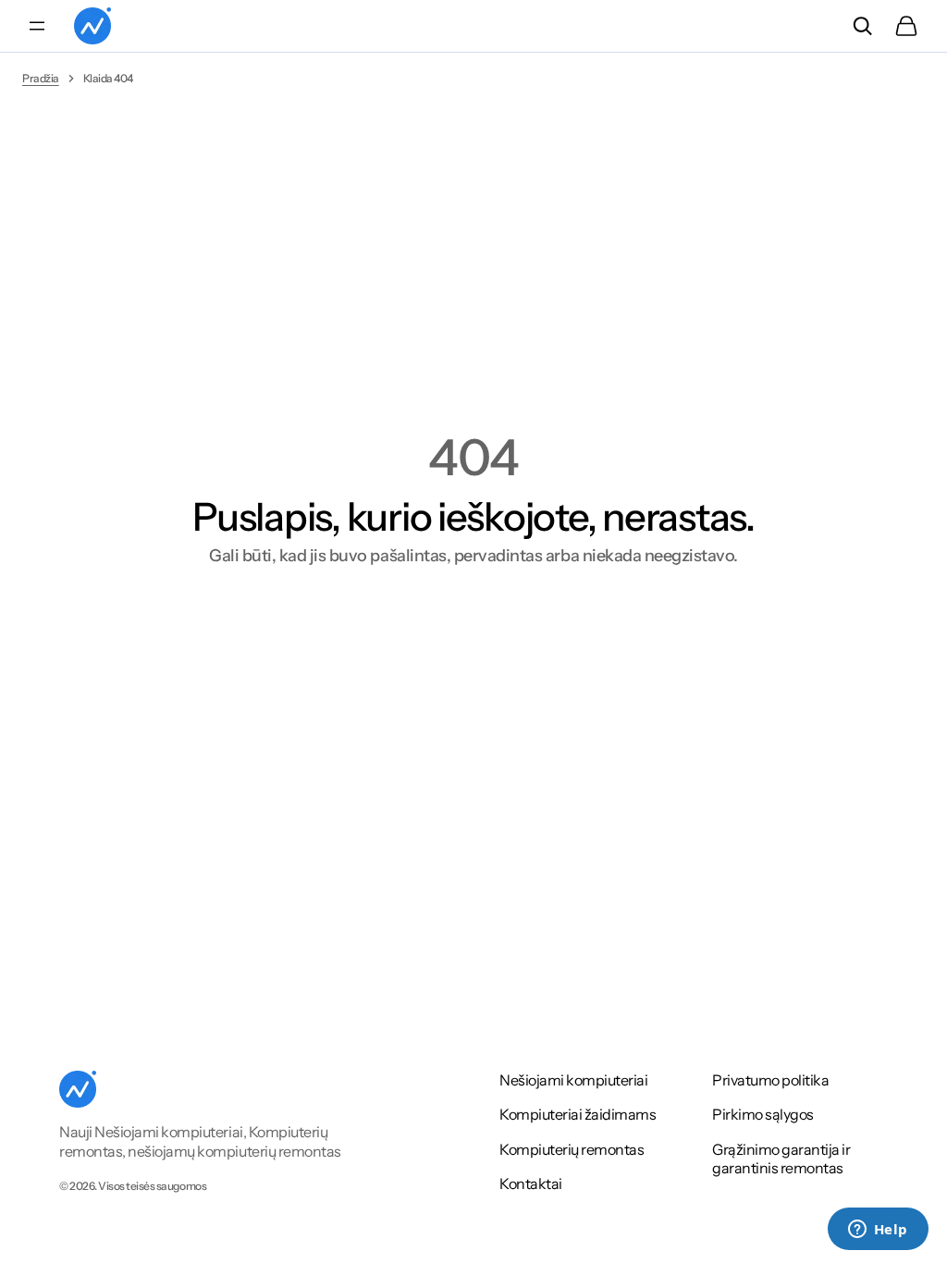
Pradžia (40, 78)
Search (861, 25)
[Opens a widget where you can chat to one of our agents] (878, 1231)
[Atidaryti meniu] (36, 25)
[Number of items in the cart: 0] (906, 26)
